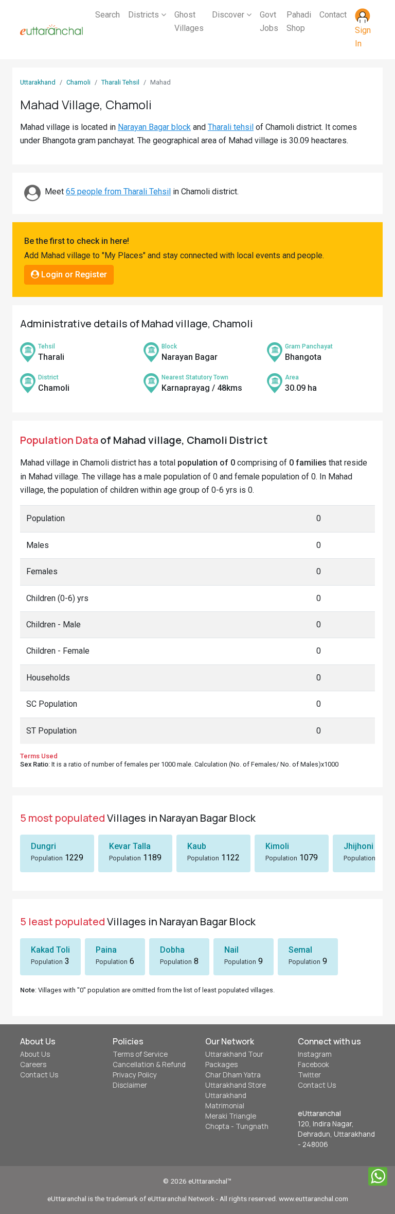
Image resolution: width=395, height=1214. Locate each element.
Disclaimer (130, 1085)
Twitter (309, 1074)
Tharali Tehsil (120, 82)
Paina (106, 950)
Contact (333, 15)
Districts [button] (144, 15)
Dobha (172, 950)
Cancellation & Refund (149, 1064)
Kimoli (277, 846)
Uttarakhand (38, 82)
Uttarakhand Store (235, 1085)
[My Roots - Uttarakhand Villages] (51, 30)
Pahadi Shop (298, 21)
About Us (35, 1054)
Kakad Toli (50, 950)
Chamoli (78, 82)
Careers (33, 1064)
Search (107, 15)
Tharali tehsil (231, 127)
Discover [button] (229, 15)
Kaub (196, 846)
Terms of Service (140, 1054)
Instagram (315, 1054)
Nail (231, 950)
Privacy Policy (135, 1074)
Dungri (43, 846)
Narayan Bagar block (154, 127)
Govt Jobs (269, 21)
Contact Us (39, 1074)
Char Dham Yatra (233, 1074)
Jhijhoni (358, 846)
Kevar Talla (130, 846)
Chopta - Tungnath (236, 1126)
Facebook (313, 1064)
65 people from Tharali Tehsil (118, 191)
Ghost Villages (189, 21)
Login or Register (73, 274)
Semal (300, 950)
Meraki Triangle (230, 1116)
